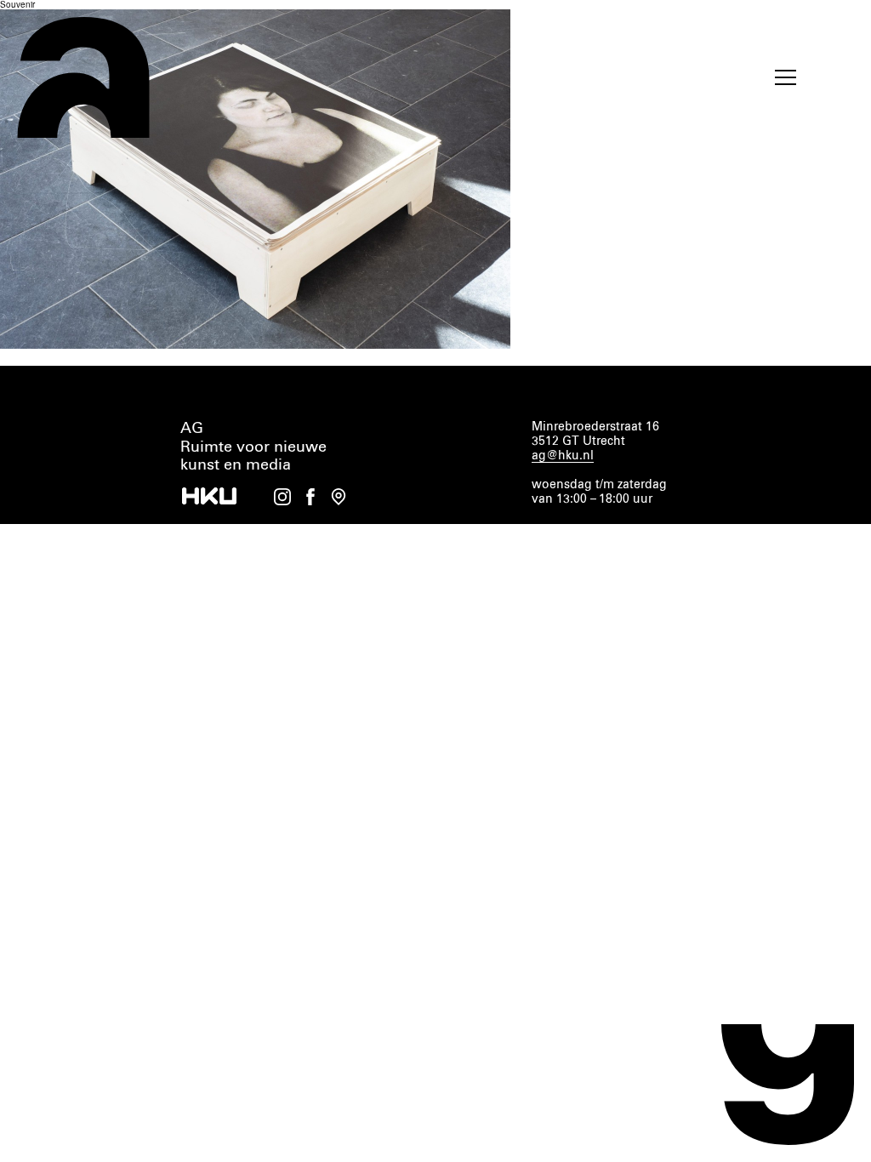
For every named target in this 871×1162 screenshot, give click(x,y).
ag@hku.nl (563, 456)
